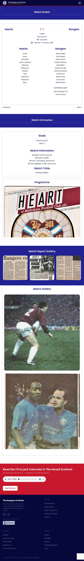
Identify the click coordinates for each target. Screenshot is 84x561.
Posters (46, 517)
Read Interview (10, 488)
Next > (79, 107)
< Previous (6, 107)
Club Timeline (7, 542)
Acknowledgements (50, 545)
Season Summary (8, 538)
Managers (47, 538)
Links (46, 548)
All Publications (49, 503)
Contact (47, 542)
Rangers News (49, 507)
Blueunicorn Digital (33, 557)
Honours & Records (9, 548)
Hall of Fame (7, 545)
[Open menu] (80, 3)
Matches (6, 535)
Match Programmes (50, 510)
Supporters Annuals (50, 514)
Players (46, 535)
